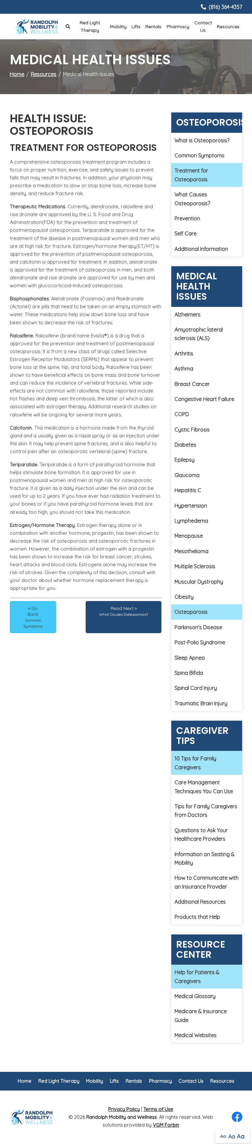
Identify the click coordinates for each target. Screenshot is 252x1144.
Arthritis (184, 353)
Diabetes (185, 444)
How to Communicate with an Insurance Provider (207, 882)
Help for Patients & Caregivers (197, 976)
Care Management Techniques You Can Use (204, 786)
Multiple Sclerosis (195, 566)
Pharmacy (178, 27)
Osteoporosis (191, 612)
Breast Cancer (192, 384)
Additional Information (201, 249)
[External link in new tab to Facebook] (237, 1117)
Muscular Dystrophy (199, 581)
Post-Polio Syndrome (200, 642)
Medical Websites (196, 1035)
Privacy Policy (124, 1109)
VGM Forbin (166, 1125)
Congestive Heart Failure (204, 399)
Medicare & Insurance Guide (201, 1015)
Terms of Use (158, 1109)
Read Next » (123, 611)
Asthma (184, 368)
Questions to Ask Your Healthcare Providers (201, 834)
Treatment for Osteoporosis (191, 174)
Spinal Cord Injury (196, 688)
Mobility (118, 27)
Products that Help (197, 916)
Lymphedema (191, 520)
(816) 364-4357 (225, 7)
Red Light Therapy (90, 26)
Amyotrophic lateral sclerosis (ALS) (199, 333)
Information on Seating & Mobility (205, 858)
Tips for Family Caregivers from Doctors (206, 810)
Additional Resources (200, 901)
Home (17, 74)
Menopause (189, 535)
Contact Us (203, 26)
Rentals (153, 27)
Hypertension (191, 505)
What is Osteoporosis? (202, 140)
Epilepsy (185, 459)
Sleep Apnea (190, 657)
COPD (182, 414)
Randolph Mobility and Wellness (121, 1117)
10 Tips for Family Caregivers (195, 762)
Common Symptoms (199, 155)
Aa (223, 1136)
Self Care (186, 233)
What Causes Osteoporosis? (192, 198)
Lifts (136, 27)
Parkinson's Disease (198, 627)
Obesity (184, 596)
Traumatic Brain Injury (201, 703)
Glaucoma (187, 475)
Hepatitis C (188, 490)
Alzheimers (187, 314)
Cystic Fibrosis (192, 429)
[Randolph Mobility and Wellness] (36, 26)
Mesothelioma (191, 551)
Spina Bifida (189, 673)
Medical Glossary (195, 996)
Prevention (187, 218)
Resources (228, 27)
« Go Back (33, 617)
